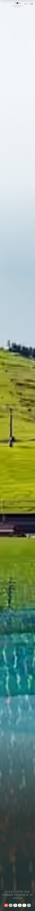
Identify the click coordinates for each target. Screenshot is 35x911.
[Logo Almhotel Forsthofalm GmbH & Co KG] (17, 5)
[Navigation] (31, 4)
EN (28, 4)
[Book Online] (6, 905)
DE (25, 4)
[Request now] (11, 905)
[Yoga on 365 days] (20, 905)
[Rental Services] (24, 905)
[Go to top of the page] (29, 905)
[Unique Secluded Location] (15, 905)
